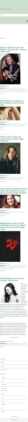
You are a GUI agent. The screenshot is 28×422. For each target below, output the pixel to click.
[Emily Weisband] (10, 292)
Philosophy (3, 377)
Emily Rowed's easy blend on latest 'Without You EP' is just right (12, 103)
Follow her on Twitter (14, 337)
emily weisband (15, 343)
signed (15, 124)
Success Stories (9, 341)
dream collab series (18, 88)
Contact (3, 394)
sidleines (16, 177)
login (2, 408)
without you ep (21, 124)
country (9, 343)
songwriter (7, 345)
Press (2, 401)
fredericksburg (24, 345)
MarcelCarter (4, 388)
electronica (6, 125)
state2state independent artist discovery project (11, 89)
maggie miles (10, 265)
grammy (12, 345)
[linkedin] (16, 416)
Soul (24, 177)
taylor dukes (10, 212)
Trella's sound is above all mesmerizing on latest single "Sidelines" (11, 139)
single (21, 177)
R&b (1, 125)
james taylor (19, 91)
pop (26, 124)
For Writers (3, 384)
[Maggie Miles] (10, 246)
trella (9, 177)
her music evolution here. (21, 334)
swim (19, 265)
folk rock (22, 125)
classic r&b (17, 125)
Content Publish (3, 369)
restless (15, 212)
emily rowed (10, 124)
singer (21, 343)
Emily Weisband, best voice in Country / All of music (12, 279)
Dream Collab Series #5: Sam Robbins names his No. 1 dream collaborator (13, 49)
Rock (7, 269)
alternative (14, 179)
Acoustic (24, 89)
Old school (11, 125)
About (2, 381)
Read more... (2, 93)
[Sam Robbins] (10, 69)
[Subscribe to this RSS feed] (26, 43)
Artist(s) (8, 122)
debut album (20, 267)
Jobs (2, 397)
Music (7, 86)
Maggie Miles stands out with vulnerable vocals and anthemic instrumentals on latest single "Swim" (13, 226)
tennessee (17, 345)
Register (3, 411)
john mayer (25, 91)
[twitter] (13, 416)
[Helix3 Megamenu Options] (27, 21)
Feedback (3, 404)
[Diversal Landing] (14, 3)
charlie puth (3, 91)
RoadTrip (2, 362)
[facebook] (11, 416)
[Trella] (10, 158)
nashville (13, 91)
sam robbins (10, 88)
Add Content (3, 359)
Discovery (2, 366)
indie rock (8, 179)
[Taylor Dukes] (10, 201)
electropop (3, 179)
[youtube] (14, 416)
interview (9, 91)
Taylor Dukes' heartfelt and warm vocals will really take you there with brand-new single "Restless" (14, 190)
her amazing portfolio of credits (9, 328)
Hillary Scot (8, 311)
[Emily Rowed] (10, 113)
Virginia (24, 343)
